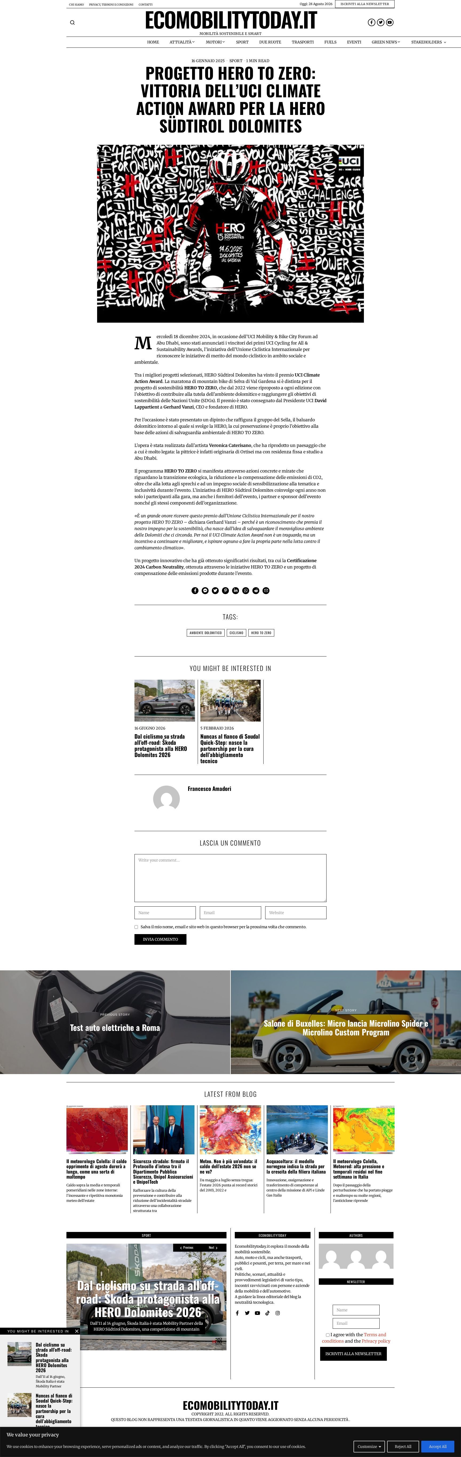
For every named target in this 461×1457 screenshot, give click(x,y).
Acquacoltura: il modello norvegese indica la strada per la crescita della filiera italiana (296, 1166)
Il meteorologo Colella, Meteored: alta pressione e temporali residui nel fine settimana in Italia (358, 1169)
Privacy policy (376, 1341)
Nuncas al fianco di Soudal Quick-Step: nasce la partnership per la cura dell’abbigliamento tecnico (230, 748)
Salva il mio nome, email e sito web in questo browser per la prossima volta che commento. (224, 926)
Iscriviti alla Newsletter (353, 1353)
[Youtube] (390, 22)
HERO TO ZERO (261, 632)
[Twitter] (380, 22)
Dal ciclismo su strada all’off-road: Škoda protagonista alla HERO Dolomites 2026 (160, 745)
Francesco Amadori (209, 788)
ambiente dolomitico (206, 632)
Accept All (438, 1446)
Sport (236, 60)
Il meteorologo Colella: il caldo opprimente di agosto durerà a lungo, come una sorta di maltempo (96, 1169)
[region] (230, 1442)
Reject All (403, 1446)
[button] (72, 22)
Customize (367, 1446)
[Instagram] (277, 1313)
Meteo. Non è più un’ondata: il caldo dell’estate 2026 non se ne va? (228, 1166)
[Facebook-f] (371, 22)
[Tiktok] (267, 1313)
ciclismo (236, 632)
